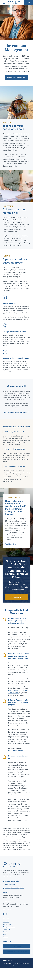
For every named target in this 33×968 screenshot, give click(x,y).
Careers (5, 937)
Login (28, 2)
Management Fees (9, 927)
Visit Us (5, 932)
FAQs (4, 934)
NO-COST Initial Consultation (16, 77)
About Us (6, 922)
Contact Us (6, 929)
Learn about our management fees (15, 412)
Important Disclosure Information (16, 952)
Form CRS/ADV (16, 946)
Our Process (7, 924)
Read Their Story (10, 544)
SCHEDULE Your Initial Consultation (16, 596)
